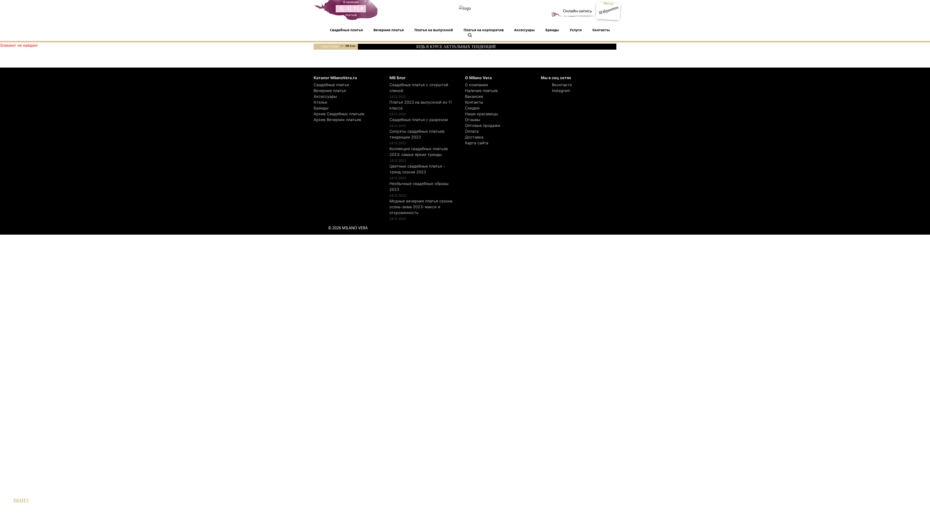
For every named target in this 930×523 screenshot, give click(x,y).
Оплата (472, 131)
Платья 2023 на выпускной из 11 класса (420, 105)
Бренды (552, 30)
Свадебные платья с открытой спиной (418, 87)
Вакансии (474, 96)
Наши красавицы (481, 113)
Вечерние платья (388, 30)
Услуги (576, 30)
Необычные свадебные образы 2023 (419, 186)
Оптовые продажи (482, 125)
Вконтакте (561, 84)
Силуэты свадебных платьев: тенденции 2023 (417, 134)
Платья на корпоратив (484, 30)
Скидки (472, 108)
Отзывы (472, 119)
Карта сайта (476, 142)
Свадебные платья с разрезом (418, 119)
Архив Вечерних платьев (337, 119)
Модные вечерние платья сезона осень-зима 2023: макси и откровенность (420, 207)
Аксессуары (524, 30)
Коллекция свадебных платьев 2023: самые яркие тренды (418, 151)
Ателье (320, 102)
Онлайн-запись (577, 11)
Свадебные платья (346, 30)
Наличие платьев (481, 90)
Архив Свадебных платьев (339, 113)
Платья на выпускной (433, 30)
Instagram (560, 90)
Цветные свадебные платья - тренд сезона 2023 (417, 169)
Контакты (601, 30)
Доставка (474, 137)
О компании (476, 84)
